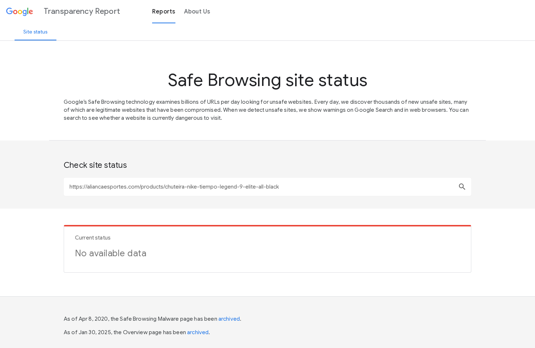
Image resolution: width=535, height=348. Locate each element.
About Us (197, 11)
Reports (163, 11)
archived (229, 319)
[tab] (35, 31)
